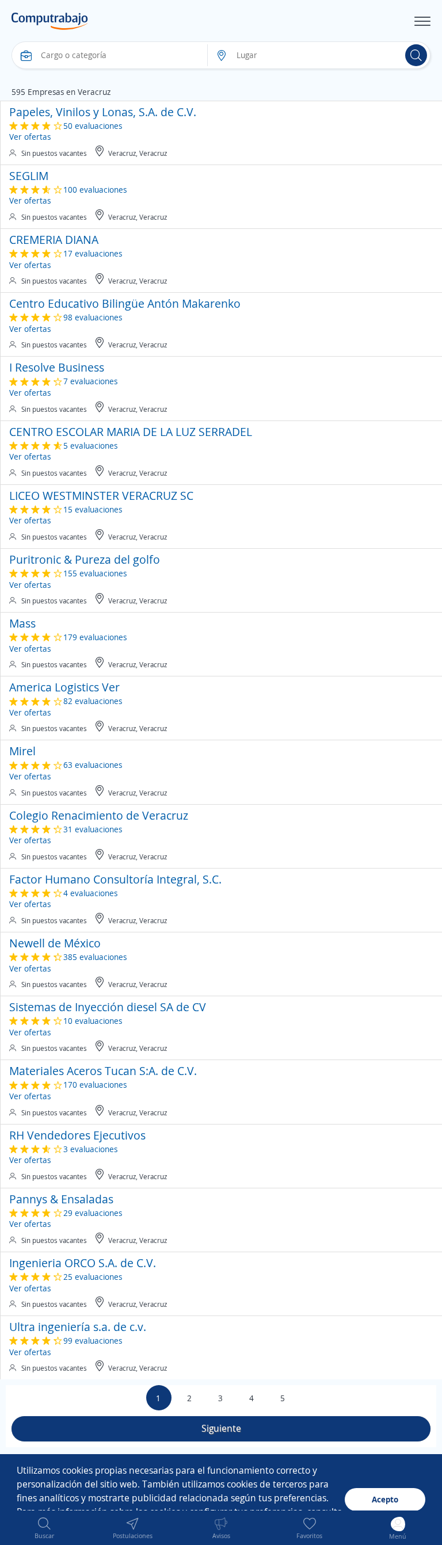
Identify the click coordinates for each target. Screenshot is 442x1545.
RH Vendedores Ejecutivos (77, 1135)
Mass (22, 623)
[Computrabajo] (50, 21)
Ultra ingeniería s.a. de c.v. (77, 1326)
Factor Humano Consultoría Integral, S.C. (115, 879)
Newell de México (55, 943)
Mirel (22, 751)
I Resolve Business (56, 367)
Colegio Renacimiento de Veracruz (98, 815)
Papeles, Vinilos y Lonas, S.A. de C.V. (102, 112)
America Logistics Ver (64, 687)
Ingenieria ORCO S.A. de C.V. (82, 1263)
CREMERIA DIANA (53, 239)
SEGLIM (28, 175)
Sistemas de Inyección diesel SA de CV (107, 1007)
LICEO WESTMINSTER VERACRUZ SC (101, 495)
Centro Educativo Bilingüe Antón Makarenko (125, 303)
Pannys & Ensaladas (61, 1199)
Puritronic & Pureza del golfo (84, 559)
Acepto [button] (385, 1499)
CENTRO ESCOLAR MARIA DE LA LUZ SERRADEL (130, 431)
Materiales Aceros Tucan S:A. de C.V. (103, 1071)
